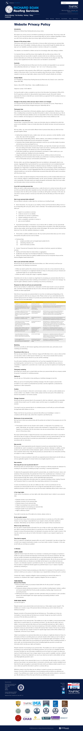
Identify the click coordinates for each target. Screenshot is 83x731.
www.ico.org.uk (46, 94)
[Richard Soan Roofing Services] (9, 9)
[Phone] (7, 3)
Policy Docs (63, 683)
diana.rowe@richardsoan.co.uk (40, 85)
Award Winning (9, 15)
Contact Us (63, 686)
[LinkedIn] (63, 692)
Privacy (63, 684)
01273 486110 (17, 2)
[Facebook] (63, 689)
